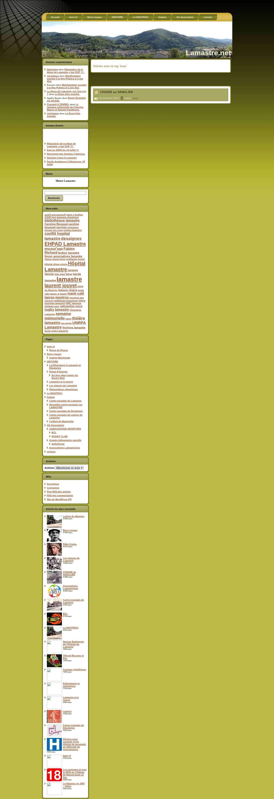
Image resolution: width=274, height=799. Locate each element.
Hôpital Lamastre (65, 266)
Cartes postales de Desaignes (66, 411)
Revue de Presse (58, 350)
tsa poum (66, 323)
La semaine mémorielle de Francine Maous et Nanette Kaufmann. (65, 107)
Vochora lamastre (73, 327)
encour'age (54, 249)
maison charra (67, 290)
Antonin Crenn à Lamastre (62, 157)
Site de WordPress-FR (59, 499)
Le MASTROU (54, 393)
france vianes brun (55, 259)
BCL (54, 432)
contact (51, 451)
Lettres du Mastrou (73, 516)
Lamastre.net (208, 53)
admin (135, 98)
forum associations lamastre (63, 256)
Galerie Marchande (59, 357)
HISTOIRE (52, 361)
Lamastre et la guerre (61, 381)
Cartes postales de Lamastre (65, 401)
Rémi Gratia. (70, 544)
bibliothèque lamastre (62, 220)
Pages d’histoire (58, 371)
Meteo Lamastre (66, 180)
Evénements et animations (71, 684)
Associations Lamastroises (64, 447)
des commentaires (60, 495)
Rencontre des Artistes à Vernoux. (66, 154)
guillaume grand (75, 259)
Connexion (53, 488)
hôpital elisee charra (56, 264)
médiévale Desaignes (66, 300)
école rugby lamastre (56, 331)
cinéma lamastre (72, 230)
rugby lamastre (57, 309)
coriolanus (53, 76)
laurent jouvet (61, 285)
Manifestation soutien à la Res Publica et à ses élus (65, 79)
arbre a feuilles (74, 214)
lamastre (69, 279)
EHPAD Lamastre (65, 244)
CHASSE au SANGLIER (69, 573)
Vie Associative (55, 425)
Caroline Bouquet (56, 224)
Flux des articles (59, 491)
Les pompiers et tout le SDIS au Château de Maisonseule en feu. (74, 773)
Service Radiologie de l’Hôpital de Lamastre (73, 644)
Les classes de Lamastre (63, 385)
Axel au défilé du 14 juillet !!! (63, 150)
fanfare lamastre (68, 252)
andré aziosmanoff (55, 214)
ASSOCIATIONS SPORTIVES (65, 429)
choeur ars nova (54, 230)
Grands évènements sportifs (65, 440)
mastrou (62, 297)
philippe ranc (52, 306)
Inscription (53, 484)
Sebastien (52, 69)
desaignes (71, 238)
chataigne (73, 227)
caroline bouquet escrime (62, 225)
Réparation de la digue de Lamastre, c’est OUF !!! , (66, 71)
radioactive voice (71, 306)
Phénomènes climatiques (63, 389)
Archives (49, 468)
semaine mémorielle (58, 316)
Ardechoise (58, 444)
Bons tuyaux (54, 354)
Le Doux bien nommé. (67, 94)
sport (68, 318)
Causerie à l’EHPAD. (58, 104)
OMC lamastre (73, 303)
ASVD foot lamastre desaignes (62, 217)
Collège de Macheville (61, 421)
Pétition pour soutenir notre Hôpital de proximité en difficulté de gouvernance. (74, 744)
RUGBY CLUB (59, 436)
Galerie (51, 397)
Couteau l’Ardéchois (74, 669)
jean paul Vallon (63, 274)
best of (51, 346)
